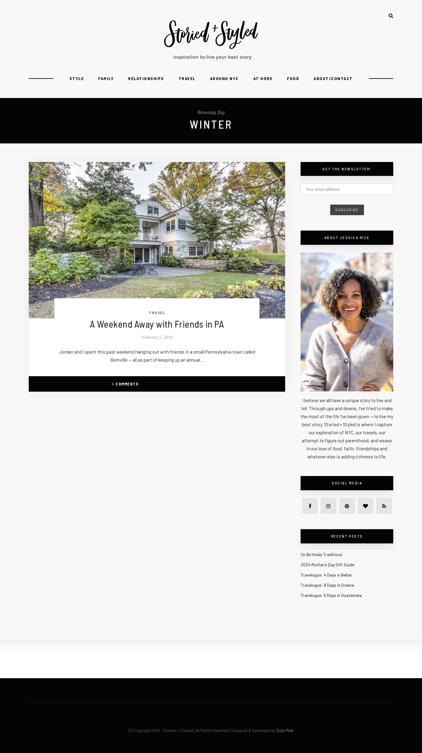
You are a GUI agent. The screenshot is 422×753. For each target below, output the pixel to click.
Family (106, 78)
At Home (263, 78)
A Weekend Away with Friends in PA (157, 324)
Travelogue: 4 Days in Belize (326, 574)
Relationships (146, 78)
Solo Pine (284, 730)
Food (293, 78)
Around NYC (224, 78)
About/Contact (333, 78)
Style (77, 78)
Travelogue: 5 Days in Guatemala (331, 595)
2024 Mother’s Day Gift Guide (327, 564)
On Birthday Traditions (321, 554)
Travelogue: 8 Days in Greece (327, 585)
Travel (187, 78)
